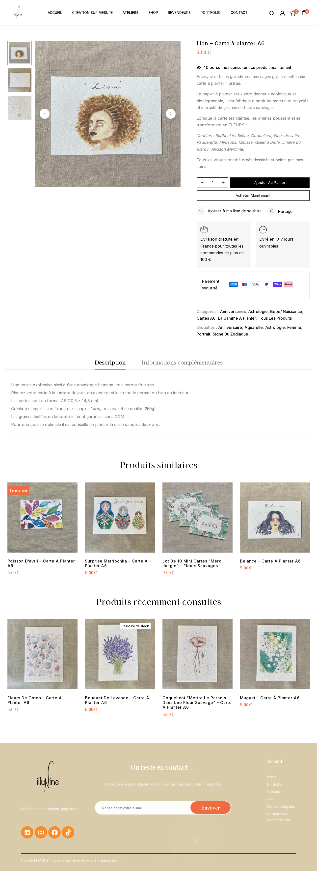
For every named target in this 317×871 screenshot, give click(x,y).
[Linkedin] (27, 832)
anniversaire (230, 327)
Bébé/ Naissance (286, 311)
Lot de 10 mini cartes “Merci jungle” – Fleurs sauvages (192, 563)
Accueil (274, 761)
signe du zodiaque (230, 334)
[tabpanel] (42, 529)
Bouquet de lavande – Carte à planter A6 (117, 700)
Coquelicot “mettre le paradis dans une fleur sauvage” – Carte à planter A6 (197, 703)
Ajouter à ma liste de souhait (234, 210)
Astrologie (258, 311)
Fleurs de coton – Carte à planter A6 (34, 700)
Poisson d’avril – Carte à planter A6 (41, 563)
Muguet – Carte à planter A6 (270, 698)
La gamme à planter (237, 318)
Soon (116, 860)
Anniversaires (233, 311)
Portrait (203, 334)
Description (110, 362)
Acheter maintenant (253, 195)
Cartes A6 (206, 318)
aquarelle (253, 327)
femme (294, 327)
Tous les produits (275, 318)
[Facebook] (54, 832)
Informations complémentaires (182, 362)
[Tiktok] (68, 832)
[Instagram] (41, 832)
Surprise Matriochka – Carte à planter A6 (116, 563)
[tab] (110, 363)
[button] (304, 12)
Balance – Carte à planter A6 (270, 561)
